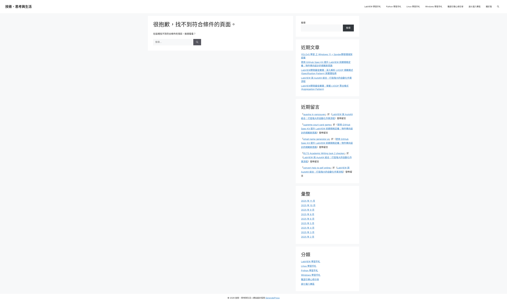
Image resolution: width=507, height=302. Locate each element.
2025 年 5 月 (307, 223)
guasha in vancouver (314, 114)
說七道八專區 (475, 6)
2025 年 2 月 (307, 237)
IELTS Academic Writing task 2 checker (323, 153)
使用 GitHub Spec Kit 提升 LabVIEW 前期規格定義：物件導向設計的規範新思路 (327, 128)
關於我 (489, 6)
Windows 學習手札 (433, 6)
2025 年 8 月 (307, 214)
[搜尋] (197, 42)
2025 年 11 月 (308, 201)
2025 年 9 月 (307, 210)
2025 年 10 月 (308, 205)
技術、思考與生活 (18, 7)
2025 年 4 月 (307, 228)
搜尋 (303, 22)
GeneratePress (273, 298)
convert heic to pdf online (316, 167)
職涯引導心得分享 (455, 6)
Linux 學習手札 (413, 6)
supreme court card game (317, 124)
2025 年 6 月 (307, 219)
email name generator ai (316, 139)
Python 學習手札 (393, 6)
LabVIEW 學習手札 (372, 6)
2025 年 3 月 (307, 232)
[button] (498, 7)
